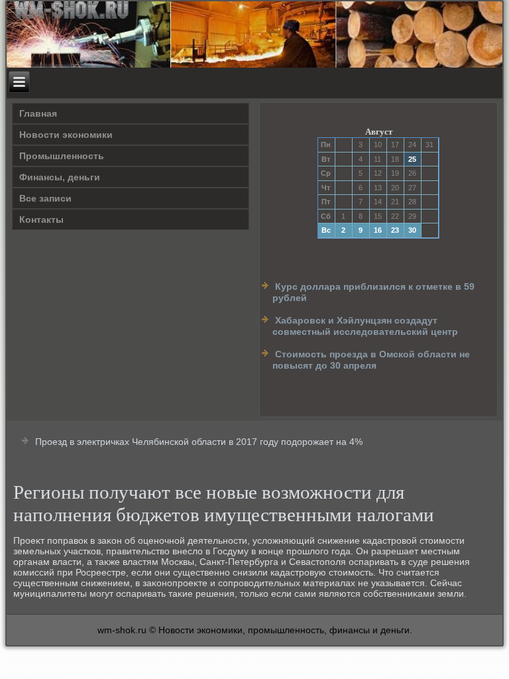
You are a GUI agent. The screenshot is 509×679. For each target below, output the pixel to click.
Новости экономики (66, 134)
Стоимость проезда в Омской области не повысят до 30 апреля (371, 360)
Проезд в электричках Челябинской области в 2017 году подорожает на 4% (199, 441)
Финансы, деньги (59, 177)
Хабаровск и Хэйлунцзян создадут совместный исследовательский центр (365, 326)
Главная (38, 113)
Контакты (41, 219)
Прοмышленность (61, 156)
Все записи (45, 198)
